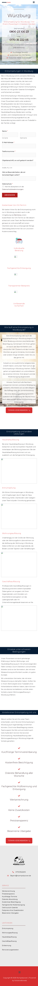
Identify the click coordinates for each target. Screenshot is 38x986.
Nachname (23, 138)
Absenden (10, 195)
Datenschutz (7, 184)
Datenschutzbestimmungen (12, 189)
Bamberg (17, 215)
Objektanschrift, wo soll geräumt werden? (17, 160)
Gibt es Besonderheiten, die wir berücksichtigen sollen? (13, 173)
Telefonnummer (8, 151)
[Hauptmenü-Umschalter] (34, 2)
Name (5, 131)
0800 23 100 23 (19, 31)
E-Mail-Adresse (8, 142)
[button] (19, 972)
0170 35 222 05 (19, 39)
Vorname (5, 138)
